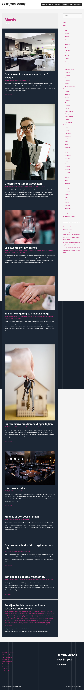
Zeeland (30, 624)
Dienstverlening (13, 186)
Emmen (52, 613)
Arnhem (35, 611)
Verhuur (67, 78)
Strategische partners (76, 4)
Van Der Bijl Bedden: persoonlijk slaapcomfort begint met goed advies (71, 250)
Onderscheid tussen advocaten (23, 183)
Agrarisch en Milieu (10, 551)
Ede (42, 613)
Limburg (26, 618)
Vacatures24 (5, 664)
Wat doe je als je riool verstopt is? (25, 576)
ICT (48, 617)
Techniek (7, 622)
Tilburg (12, 622)
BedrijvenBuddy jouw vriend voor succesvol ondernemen (25, 607)
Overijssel (31, 186)
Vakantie (30, 622)
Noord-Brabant (49, 618)
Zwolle (49, 624)
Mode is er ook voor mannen (22, 516)
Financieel (11, 427)
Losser (34, 250)
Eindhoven (46, 613)
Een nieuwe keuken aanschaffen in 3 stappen (26, 75)
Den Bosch (11, 613)
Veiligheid (36, 622)
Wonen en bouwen (14, 80)
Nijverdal (39, 250)
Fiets (16, 615)
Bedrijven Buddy (14, 4)
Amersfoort (16, 611)
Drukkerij (38, 613)
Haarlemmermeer (26, 617)
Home (43, 4)
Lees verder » (8, 94)
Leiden (21, 618)
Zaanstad (24, 624)
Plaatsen (33, 620)
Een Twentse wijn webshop (21, 247)
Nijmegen (41, 618)
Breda (6, 613)
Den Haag (17, 613)
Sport (50, 620)
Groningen (7, 617)
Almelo (6, 80)
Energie (7, 615)
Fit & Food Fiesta (7, 661)
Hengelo (25, 250)
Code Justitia (6, 671)
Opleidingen (22, 620)
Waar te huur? (6, 655)
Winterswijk (8, 624)
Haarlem (19, 617)
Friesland (35, 615)
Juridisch (25, 186)
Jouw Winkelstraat (7, 657)
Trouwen (16, 622)
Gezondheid (48, 615)
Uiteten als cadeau (16, 488)
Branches (49, 611)
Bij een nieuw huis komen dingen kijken (29, 424)
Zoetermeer (35, 624)
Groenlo (20, 250)
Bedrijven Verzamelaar (8, 652)
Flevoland (26, 615)
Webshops (7, 252)
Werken (48, 622)
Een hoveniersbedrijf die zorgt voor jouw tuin (29, 546)
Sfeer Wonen (6, 668)
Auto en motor (42, 611)
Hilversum (39, 617)
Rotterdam (45, 620)
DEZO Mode (5, 666)
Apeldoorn (30, 611)
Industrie (51, 617)
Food (16, 250)
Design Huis (5, 659)
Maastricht (36, 618)
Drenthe (34, 613)
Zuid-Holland (42, 624)
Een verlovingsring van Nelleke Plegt (27, 313)
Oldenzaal (44, 250)
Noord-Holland (8, 620)
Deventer (22, 613)
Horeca (30, 250)
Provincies (39, 620)
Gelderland (41, 615)
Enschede (20, 186)
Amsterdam (23, 611)
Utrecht (21, 622)
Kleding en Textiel (33, 316)
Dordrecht (28, 613)
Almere (11, 611)
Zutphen (13, 252)
